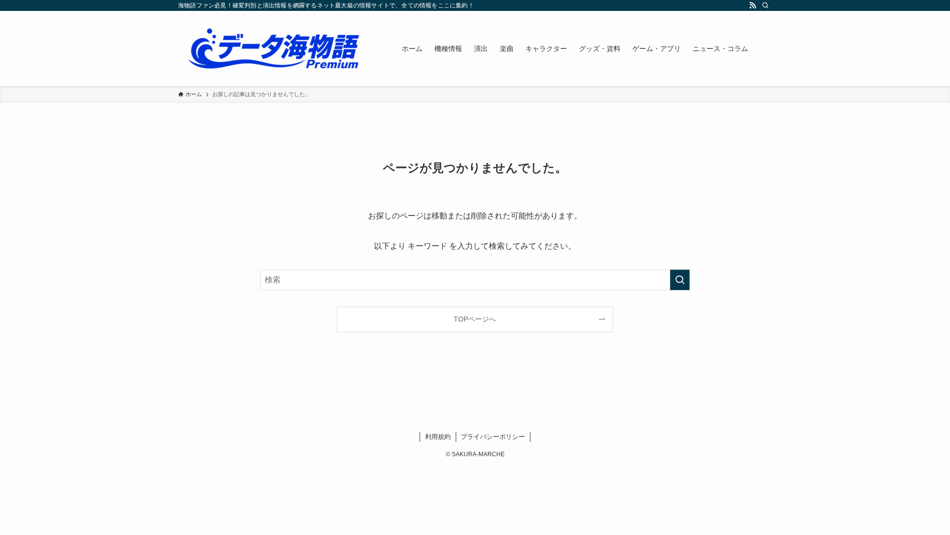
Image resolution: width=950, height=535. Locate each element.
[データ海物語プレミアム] (277, 48)
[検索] (765, 5)
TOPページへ (475, 319)
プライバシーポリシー (493, 436)
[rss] (752, 5)
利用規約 (438, 436)
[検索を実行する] (680, 279)
